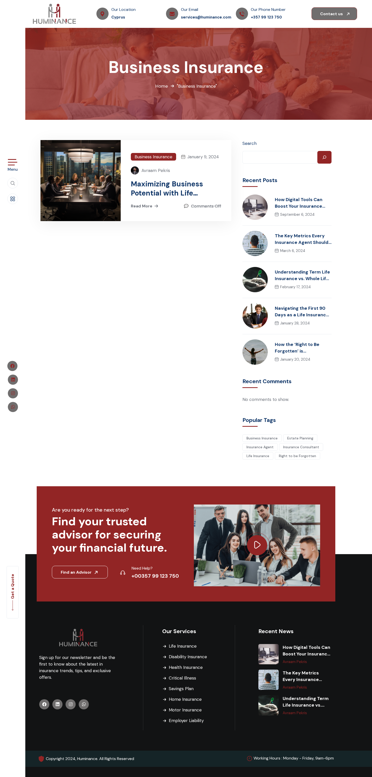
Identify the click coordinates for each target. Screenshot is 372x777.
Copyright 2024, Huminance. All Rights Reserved (90, 758)
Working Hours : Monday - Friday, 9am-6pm (294, 758)
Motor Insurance (185, 710)
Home (161, 86)
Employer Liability (186, 720)
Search (249, 143)
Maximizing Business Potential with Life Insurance (167, 189)
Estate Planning (300, 438)
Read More (141, 206)
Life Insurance (257, 456)
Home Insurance (185, 699)
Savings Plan (181, 688)
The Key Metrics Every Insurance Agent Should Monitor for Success (301, 239)
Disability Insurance (188, 656)
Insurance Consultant (301, 447)
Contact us (332, 13)
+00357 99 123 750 (155, 576)
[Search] (324, 157)
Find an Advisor (77, 572)
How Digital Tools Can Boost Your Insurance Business (298, 203)
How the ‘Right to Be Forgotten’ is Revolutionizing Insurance (303, 347)
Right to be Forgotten (297, 456)
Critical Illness (182, 678)
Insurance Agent (260, 447)
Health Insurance (186, 667)
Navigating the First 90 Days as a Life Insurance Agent (302, 311)
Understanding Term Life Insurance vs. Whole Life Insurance (302, 275)
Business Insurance (153, 157)
